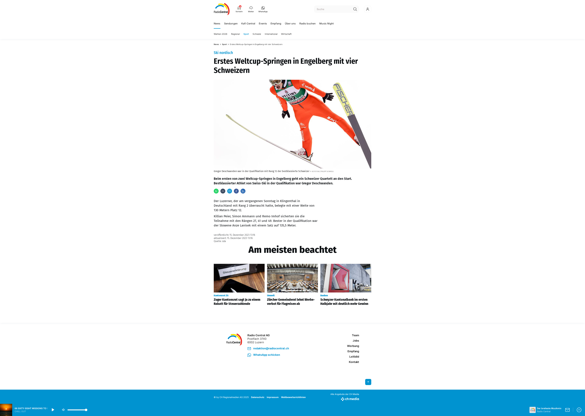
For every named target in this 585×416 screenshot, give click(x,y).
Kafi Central (248, 23)
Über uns (290, 23)
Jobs (356, 340)
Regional (235, 34)
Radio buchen (307, 23)
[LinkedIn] (243, 191)
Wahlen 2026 (220, 34)
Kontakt (354, 362)
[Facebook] (236, 191)
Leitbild (354, 356)
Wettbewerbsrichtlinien (293, 397)
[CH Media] (344, 399)
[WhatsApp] (216, 191)
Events (263, 23)
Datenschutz (257, 397)
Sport (246, 34)
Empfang (276, 23)
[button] (263, 9)
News (217, 23)
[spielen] (53, 410)
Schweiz (257, 34)
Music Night (326, 23)
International (271, 34)
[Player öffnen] (579, 410)
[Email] (229, 191)
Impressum (273, 397)
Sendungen (231, 23)
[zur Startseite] (222, 9)
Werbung (353, 346)
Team (355, 335)
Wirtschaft (286, 34)
